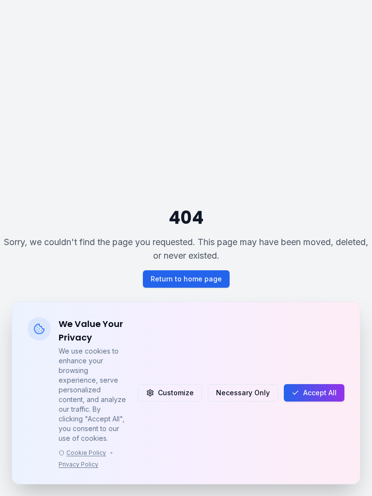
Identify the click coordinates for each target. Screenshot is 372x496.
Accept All (320, 392)
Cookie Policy (86, 452)
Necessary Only (243, 392)
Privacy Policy (78, 464)
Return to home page (186, 279)
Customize (176, 392)
